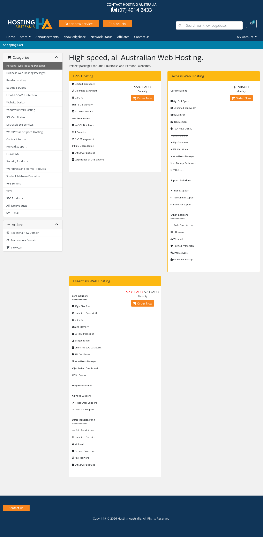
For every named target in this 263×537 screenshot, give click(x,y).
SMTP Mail (12, 213)
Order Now (144, 98)
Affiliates (123, 37)
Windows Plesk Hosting (20, 110)
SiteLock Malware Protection (23, 176)
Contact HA (117, 24)
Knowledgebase (74, 37)
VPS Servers (13, 183)
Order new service (79, 24)
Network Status (101, 37)
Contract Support (17, 139)
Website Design (15, 102)
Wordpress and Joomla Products (26, 169)
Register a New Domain (24, 233)
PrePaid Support (16, 146)
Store (24, 37)
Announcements (47, 37)
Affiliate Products (16, 205)
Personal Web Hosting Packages (25, 66)
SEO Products (14, 198)
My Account (245, 37)
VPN (9, 191)
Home (10, 37)
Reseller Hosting (16, 80)
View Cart (16, 247)
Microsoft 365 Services (19, 124)
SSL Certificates (15, 117)
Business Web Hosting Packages (25, 73)
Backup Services (16, 87)
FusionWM (13, 154)
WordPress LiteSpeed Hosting (24, 132)
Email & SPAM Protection (21, 95)
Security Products (17, 161)
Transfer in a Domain (23, 240)
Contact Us (141, 37)
